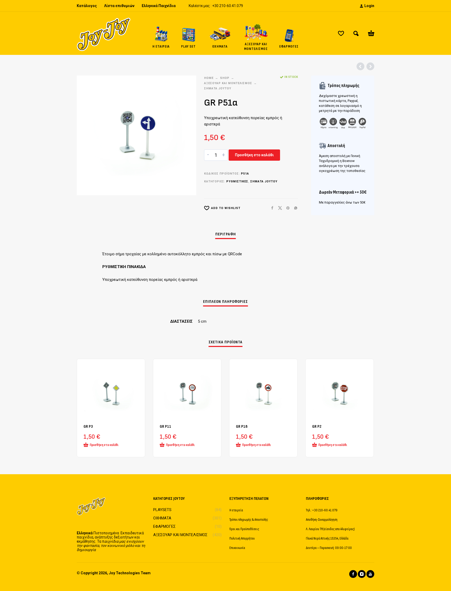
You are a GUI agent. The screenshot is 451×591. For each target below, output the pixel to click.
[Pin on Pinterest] (286, 208)
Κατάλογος (87, 6)
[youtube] (370, 574)
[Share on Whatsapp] (294, 208)
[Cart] (371, 33)
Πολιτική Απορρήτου (242, 538)
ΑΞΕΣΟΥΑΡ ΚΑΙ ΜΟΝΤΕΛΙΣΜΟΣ (228, 83)
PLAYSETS (162, 509)
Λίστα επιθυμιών (119, 6)
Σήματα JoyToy (217, 88)
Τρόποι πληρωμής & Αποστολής (248, 519)
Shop (224, 78)
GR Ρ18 (241, 426)
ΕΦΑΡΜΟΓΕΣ (164, 526)
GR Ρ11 (165, 426)
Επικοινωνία (237, 548)
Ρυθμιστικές (237, 181)
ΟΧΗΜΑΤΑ (162, 518)
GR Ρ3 (88, 426)
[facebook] (353, 574)
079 (240, 6)
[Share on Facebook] (271, 208)
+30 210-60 (221, 6)
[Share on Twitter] (278, 208)
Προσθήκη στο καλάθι (254, 155)
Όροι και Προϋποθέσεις (244, 529)
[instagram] (362, 574)
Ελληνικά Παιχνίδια (159, 6)
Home (208, 78)
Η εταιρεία (236, 510)
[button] (356, 33)
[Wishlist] (341, 33)
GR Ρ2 (316, 426)
